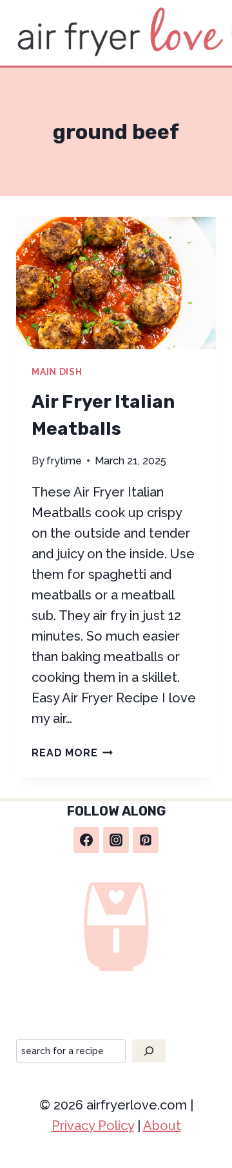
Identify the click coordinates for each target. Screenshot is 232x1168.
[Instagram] (116, 840)
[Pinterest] (146, 840)
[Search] (149, 1051)
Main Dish (57, 372)
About (162, 1125)
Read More (72, 753)
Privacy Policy (93, 1125)
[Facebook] (86, 840)
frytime (64, 461)
